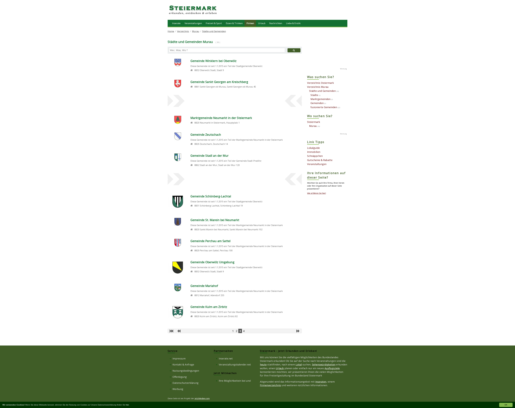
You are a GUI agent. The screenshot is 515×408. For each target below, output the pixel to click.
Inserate (176, 23)
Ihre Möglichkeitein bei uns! (235, 380)
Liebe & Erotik (293, 23)
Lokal (299, 364)
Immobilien (313, 151)
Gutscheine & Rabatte (319, 160)
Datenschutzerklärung (185, 382)
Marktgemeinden (320, 99)
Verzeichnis (183, 31)
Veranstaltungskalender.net (235, 364)
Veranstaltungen (193, 23)
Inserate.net (226, 358)
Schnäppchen (315, 155)
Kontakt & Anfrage (183, 364)
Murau (195, 31)
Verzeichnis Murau (318, 86)
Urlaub (261, 23)
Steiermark (313, 122)
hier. (127, 405)
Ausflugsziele (332, 368)
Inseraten (320, 381)
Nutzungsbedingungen (185, 370)
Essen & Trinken (234, 23)
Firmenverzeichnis (270, 385)
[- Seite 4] (298, 331)
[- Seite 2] (178, 331)
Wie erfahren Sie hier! (316, 193)
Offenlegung (179, 376)
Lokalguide (313, 147)
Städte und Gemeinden (214, 31)
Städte (314, 95)
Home (171, 31)
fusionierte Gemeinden (323, 107)
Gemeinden (317, 103)
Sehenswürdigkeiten (323, 364)
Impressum (179, 358)
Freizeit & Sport (214, 23)
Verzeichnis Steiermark (320, 82)
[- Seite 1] (171, 331)
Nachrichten (275, 23)
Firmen (250, 23)
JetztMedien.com (202, 398)
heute (263, 364)
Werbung (177, 389)
